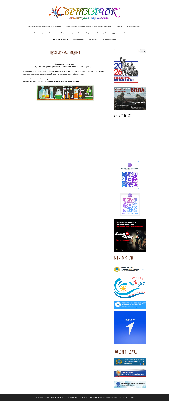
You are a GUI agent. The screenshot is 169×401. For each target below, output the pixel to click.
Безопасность (129, 33)
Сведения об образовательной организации (44, 26)
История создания (133, 26)
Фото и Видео (39, 33)
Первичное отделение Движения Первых (76, 33)
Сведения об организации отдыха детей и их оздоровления (88, 26)
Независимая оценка (60, 40)
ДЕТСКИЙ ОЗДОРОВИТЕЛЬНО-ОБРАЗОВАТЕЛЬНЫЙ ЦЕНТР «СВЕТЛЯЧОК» (73, 397)
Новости (118, 26)
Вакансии (52, 33)
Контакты (93, 40)
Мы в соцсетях (123, 115)
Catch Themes (129, 397)
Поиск (142, 51)
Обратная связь (78, 40)
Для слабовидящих (108, 40)
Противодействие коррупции (108, 33)
